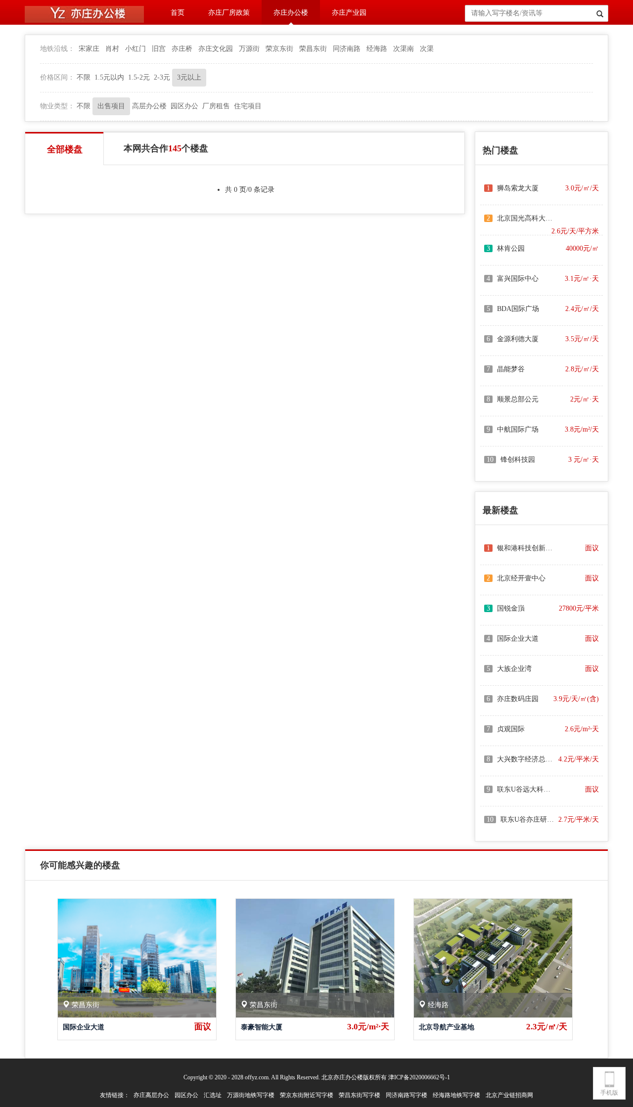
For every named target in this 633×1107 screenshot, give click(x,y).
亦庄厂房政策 (229, 12)
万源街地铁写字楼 (250, 1095)
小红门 (135, 48)
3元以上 (189, 77)
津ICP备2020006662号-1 (419, 1077)
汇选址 (213, 1095)
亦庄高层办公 (151, 1095)
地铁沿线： (57, 48)
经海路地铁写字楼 (456, 1095)
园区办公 (184, 106)
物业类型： (57, 106)
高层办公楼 (149, 106)
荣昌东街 (313, 48)
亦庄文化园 (215, 48)
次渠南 (403, 48)
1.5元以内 (109, 77)
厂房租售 (216, 106)
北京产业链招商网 (509, 1095)
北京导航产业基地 (446, 1027)
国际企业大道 (83, 1027)
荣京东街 (279, 48)
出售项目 (111, 106)
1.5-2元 (139, 77)
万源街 (249, 48)
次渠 (427, 48)
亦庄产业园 (349, 12)
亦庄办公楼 (290, 12)
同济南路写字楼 (406, 1095)
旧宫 (159, 48)
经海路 (376, 48)
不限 (83, 77)
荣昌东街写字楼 (359, 1095)
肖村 (112, 48)
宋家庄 (89, 48)
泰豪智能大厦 (261, 1027)
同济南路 (347, 48)
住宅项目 (248, 106)
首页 (177, 12)
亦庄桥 (182, 48)
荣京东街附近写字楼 (306, 1095)
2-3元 (162, 77)
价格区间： (57, 77)
